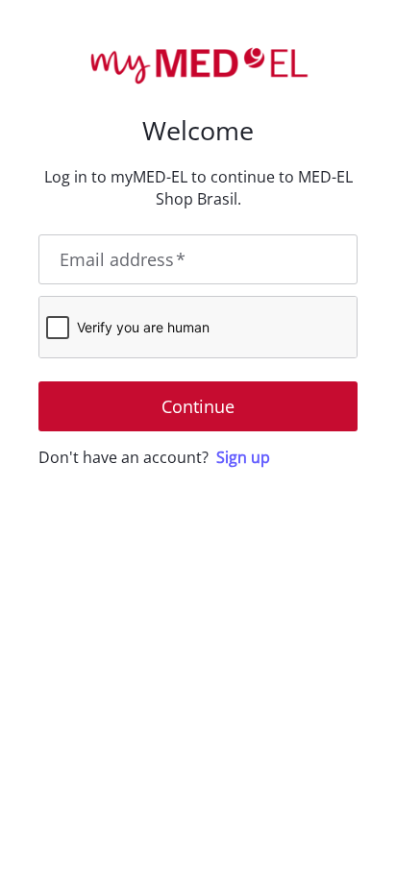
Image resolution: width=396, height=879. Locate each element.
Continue (198, 406)
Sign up (243, 457)
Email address (123, 259)
